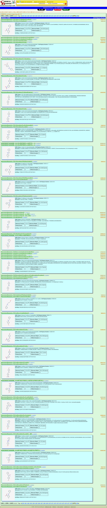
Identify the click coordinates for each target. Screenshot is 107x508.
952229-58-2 (102, 255)
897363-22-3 (102, 143)
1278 (71, 15)
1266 (39, 15)
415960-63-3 (102, 256)
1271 (52, 15)
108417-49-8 (102, 75)
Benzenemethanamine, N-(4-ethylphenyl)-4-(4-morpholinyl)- (16, 233)
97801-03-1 (103, 108)
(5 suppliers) (31, 258)
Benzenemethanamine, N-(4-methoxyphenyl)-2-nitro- (14, 329)
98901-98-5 (103, 40)
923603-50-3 (102, 380)
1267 (41, 15)
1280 (77, 15)
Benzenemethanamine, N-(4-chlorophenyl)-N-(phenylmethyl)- (16, 161)
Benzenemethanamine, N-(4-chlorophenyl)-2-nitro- (14, 42)
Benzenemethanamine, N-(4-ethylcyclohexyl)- (12, 212)
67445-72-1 (103, 125)
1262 (28, 15)
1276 (66, 15)
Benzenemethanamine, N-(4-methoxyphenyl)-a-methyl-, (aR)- (16, 433)
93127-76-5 (103, 466)
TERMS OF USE (48, 506)
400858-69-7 (102, 233)
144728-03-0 (102, 39)
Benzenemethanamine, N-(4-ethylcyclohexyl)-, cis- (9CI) (15, 214)
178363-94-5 (102, 215)
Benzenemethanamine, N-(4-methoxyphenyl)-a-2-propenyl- (16, 415)
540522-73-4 (102, 19)
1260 (23, 15)
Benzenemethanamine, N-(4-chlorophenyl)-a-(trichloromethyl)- (17, 125)
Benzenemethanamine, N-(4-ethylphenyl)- (11, 217)
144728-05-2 (102, 37)
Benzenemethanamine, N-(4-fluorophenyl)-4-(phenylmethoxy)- (17, 256)
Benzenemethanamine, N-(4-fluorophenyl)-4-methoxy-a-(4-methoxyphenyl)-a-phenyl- (22, 275)
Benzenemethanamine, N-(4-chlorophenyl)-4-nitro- (14, 108)
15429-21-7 (103, 161)
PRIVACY (54, 506)
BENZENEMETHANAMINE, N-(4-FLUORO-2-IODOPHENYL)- (16, 235)
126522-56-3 (102, 433)
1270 (49, 15)
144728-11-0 (102, 253)
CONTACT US (67, 506)
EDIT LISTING (60, 506)
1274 (60, 15)
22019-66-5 (103, 486)
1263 (31, 15)
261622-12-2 (102, 275)
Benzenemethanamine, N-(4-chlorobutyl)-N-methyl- (14, 40)
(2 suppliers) (38, 143)
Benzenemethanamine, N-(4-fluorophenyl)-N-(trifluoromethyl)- (17, 276)
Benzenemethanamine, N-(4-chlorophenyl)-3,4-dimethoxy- (16, 58)
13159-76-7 (103, 58)
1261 (25, 15)
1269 (47, 15)
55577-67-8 (103, 398)
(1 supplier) (34, 19)
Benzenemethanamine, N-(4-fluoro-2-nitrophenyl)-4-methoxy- (16, 253)
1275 (63, 15)
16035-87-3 (103, 364)
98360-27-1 (103, 313)
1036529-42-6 (102, 212)
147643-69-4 (102, 251)
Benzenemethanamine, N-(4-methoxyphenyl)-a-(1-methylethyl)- (17, 397)
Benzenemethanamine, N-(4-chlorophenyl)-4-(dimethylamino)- (17, 92)
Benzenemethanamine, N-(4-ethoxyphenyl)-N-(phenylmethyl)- (16, 196)
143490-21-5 (102, 468)
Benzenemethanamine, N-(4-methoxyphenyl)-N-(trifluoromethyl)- (17, 468)
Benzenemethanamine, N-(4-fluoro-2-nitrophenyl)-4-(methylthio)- (17, 251)
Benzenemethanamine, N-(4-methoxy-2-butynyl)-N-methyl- (16, 296)
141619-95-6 (102, 92)
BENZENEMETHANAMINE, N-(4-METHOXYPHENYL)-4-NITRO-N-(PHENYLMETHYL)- (22, 380)
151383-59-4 (102, 329)
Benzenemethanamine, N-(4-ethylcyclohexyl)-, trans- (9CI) (16, 215)
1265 (36, 15)
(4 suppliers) (30, 126)
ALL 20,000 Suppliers (59, 7)
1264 (33, 15)
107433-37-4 (102, 346)
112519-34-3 (102, 179)
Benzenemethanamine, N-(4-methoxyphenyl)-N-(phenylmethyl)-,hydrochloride (21, 466)
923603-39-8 (102, 450)
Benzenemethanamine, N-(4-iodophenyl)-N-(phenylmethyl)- (16, 295)
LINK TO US (73, 506)
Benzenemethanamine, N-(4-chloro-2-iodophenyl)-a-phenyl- (16, 19)
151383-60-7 (102, 42)
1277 (68, 15)
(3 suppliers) (29, 21)
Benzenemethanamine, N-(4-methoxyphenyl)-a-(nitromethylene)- (17, 398)
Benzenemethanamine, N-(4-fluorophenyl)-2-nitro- (14, 255)
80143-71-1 (103, 258)
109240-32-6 (102, 217)
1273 (58, 15)
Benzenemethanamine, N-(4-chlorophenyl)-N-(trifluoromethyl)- (17, 178)
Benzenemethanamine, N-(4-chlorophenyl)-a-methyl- (14, 126)
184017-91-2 (102, 362)
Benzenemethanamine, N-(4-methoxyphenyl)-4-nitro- (14, 364)
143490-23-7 (102, 276)
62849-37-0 (103, 196)
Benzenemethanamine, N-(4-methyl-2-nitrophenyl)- (14, 486)
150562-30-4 (102, 415)
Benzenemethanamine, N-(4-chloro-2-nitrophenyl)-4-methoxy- (17, 39)
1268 (44, 15)
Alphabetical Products (48, 7)
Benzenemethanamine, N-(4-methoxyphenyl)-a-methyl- (15, 416)
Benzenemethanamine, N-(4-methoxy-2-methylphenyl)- (15, 313)
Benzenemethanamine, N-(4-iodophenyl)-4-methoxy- (14, 278)
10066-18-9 (103, 21)
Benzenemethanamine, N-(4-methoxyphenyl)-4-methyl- (15, 362)
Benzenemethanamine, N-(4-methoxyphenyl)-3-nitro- (14, 346)
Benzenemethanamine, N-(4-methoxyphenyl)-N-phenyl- (15, 485)
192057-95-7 (102, 126)
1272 (55, 15)
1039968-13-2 (102, 278)
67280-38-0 (103, 296)
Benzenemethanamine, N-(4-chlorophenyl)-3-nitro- (14, 75)
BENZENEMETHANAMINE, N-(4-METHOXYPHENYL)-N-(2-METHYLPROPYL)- (20, 450)
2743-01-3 (103, 416)
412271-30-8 (102, 397)
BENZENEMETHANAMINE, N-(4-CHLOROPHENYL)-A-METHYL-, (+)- (18, 143)
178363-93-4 (102, 214)
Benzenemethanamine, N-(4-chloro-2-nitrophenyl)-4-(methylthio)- (17, 37)
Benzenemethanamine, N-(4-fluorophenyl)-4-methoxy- (15, 258)
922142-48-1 (102, 235)
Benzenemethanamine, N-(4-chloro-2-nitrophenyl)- (14, 21)
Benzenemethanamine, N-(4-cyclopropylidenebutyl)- (14, 179)
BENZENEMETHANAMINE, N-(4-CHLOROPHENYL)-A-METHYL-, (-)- (18, 145)
